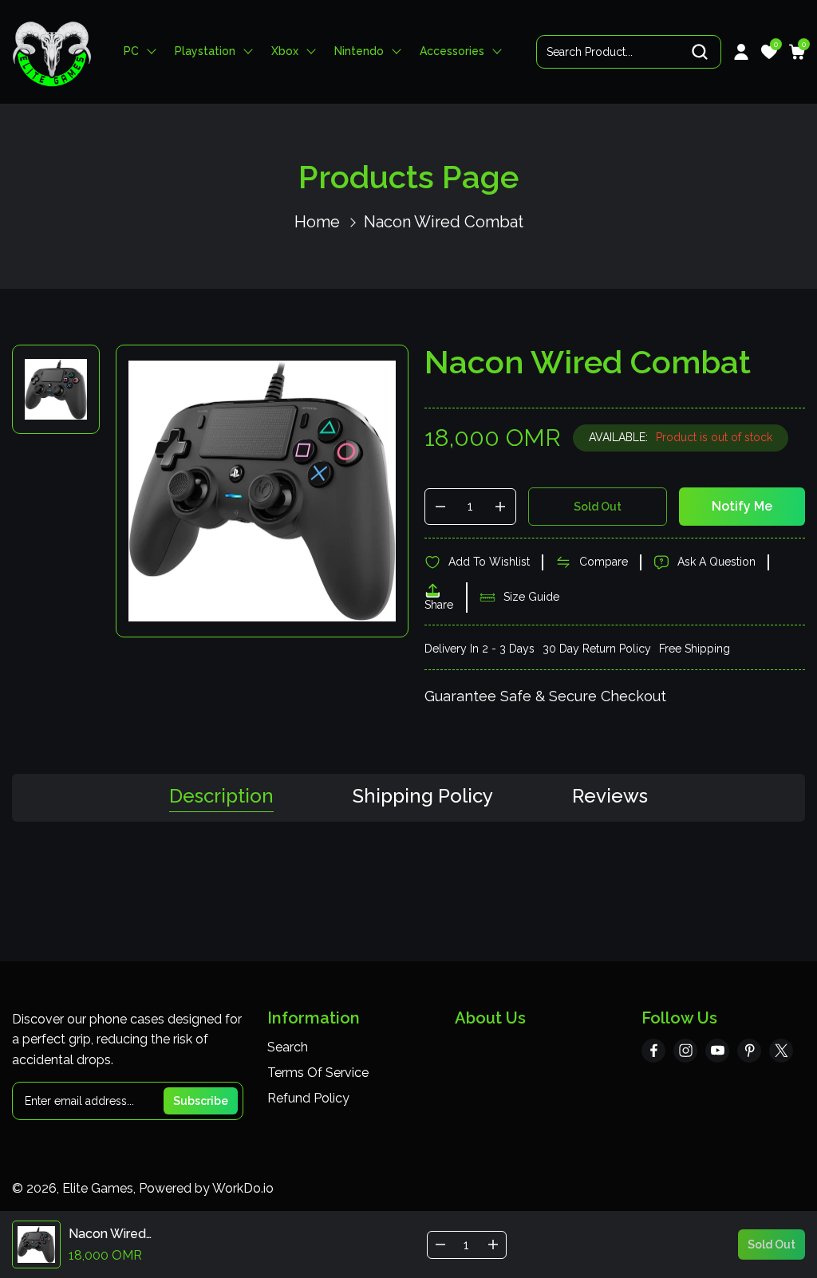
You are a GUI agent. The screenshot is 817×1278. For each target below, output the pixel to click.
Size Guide (531, 596)
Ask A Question (716, 561)
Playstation (205, 51)
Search (287, 1047)
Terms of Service (318, 1072)
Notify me (742, 506)
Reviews (610, 796)
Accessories (452, 51)
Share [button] (438, 604)
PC (131, 51)
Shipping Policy (423, 796)
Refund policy (308, 1098)
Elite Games (97, 1188)
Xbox (284, 51)
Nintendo (359, 51)
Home (317, 221)
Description (221, 796)
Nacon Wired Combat (443, 221)
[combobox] (628, 52)
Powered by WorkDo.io (206, 1188)
